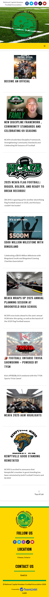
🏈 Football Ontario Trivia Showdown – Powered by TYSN (23, 362)
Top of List (39, 494)
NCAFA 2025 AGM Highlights (23, 415)
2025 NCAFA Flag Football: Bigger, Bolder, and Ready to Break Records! (24, 186)
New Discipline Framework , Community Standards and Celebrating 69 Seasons (23, 126)
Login (24, 593)
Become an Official (17, 81)
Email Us (23, 575)
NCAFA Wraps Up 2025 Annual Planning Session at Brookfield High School (24, 302)
